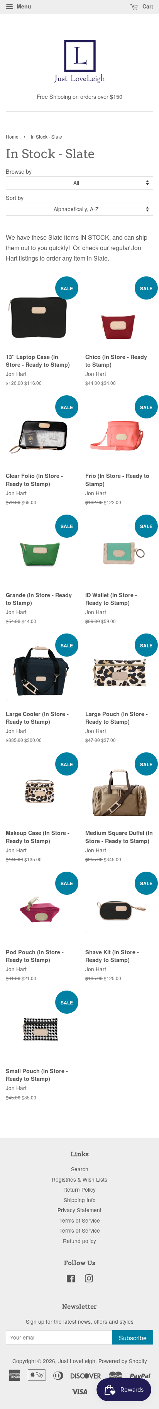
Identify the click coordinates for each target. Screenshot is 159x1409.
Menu (23, 6)
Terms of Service (79, 1220)
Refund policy (79, 1241)
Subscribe (133, 1337)
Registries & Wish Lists (79, 1179)
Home (12, 136)
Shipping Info (80, 1200)
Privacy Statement (79, 1210)
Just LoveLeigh (76, 1361)
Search (79, 1169)
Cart (147, 6)
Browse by (19, 171)
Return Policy (79, 1189)
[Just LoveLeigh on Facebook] (70, 1280)
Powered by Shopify (122, 1361)
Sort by (15, 197)
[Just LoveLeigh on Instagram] (89, 1280)
